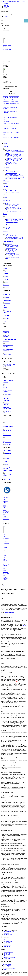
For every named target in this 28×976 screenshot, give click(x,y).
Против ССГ (7, 442)
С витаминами (7, 434)
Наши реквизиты (8, 934)
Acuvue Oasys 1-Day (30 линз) (13, 150)
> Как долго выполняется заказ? (11, 132)
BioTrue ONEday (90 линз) (12, 192)
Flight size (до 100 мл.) (7, 407)
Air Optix (6, 167)
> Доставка (6, 538)
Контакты (6, 933)
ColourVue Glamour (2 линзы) (13, 208)
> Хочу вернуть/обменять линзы (11, 137)
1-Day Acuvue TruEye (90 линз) (13, 157)
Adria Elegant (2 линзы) (12, 245)
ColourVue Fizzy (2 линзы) (12, 207)
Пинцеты (6, 456)
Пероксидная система (7, 390)
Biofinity (6, 181)
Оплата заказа (7, 945)
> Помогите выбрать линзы (10, 117)
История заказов (7, 965)
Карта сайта (7, 958)
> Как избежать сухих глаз (6, 572)
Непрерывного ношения (8, 349)
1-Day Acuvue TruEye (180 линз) (14, 158)
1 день (5, 268)
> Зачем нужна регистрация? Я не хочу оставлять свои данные (11, 96)
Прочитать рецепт (8, 952)
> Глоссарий (6, 496)
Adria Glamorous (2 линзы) (12, 246)
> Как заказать (5, 535)
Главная (5, 969)
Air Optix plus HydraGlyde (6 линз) (14, 178)
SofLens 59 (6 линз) (11, 235)
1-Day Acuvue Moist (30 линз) (13, 159)
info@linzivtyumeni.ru (9, 931)
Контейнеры (7, 450)
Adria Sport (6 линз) (11, 253)
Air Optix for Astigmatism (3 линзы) (14, 175)
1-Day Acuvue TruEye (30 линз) (13, 155)
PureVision (6, 225)
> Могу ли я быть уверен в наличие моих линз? (10, 129)
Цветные (6, 315)
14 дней (5, 273)
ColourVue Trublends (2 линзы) (13, 211)
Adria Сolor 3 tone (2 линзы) (13, 257)
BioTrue (5, 186)
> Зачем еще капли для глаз (10, 126)
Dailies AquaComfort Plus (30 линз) (14, 218)
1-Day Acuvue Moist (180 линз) (13, 160)
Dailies (5, 214)
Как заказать (7, 942)
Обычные (6, 294)
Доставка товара (8, 943)
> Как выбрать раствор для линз (11, 123)
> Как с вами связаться (9, 134)
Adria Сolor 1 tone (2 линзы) (13, 254)
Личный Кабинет (7, 964)
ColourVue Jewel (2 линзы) (12, 209)
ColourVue (6, 200)
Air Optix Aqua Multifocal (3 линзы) (14, 174)
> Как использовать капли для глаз (6, 512)
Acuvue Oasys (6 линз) (11, 163)
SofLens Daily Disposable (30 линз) (14, 237)
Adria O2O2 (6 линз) (11, 250)
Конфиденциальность (9, 939)
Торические (7, 300)
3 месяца (6, 285)
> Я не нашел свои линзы (9, 115)
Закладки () (6, 966)
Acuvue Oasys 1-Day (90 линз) (13, 154)
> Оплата (5, 541)
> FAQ (5, 547)
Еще (7, 164)
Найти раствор (7, 954)
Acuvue (5, 146)
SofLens (5, 231)
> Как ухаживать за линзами (6, 518)
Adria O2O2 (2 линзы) (11, 249)
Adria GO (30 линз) (11, 248)
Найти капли (7, 955)
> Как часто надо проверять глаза (6, 559)
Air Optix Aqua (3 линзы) (12, 171)
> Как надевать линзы (5, 501)
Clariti (5, 195)
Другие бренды (8, 241)
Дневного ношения (6, 331)
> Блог (5, 555)
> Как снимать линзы (5, 506)
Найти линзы (7, 953)
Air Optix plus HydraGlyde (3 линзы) (15, 177)
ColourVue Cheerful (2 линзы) (13, 205)
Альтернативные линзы (9, 957)
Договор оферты (8, 941)
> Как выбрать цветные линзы (5, 577)
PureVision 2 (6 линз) (11, 228)
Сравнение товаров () (9, 968)
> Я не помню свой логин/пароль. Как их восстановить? (10, 100)
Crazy (5, 321)
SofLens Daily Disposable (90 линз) (14, 238)
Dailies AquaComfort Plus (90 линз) (14, 219)
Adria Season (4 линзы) (11, 251)
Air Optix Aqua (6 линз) (12, 173)
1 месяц (5, 279)
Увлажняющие (8, 420)
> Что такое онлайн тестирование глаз (6, 566)
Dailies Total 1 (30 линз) (12, 220)
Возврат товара (7, 946)
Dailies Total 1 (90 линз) (12, 222)
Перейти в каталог (9, 612)
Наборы (6, 461)
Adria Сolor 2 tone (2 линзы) (13, 255)
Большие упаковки (6, 399)
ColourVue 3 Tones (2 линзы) (13, 204)
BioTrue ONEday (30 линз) (12, 190)
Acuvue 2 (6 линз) (10, 162)
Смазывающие (8, 426)
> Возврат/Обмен (6, 544)
